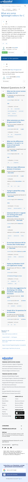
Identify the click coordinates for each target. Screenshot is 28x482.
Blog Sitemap (5, 413)
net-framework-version (12, 115)
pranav (16, 47)
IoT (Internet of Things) (12, 276)
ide (6, 43)
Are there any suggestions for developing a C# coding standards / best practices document (16, 290)
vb (11, 324)
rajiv (8, 103)
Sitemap (4, 411)
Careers (16, 398)
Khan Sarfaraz (18, 181)
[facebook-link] (2, 447)
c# (3, 43)
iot (8, 281)
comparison (16, 162)
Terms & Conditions (6, 444)
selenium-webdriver (18, 208)
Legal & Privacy (15, 444)
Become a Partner (19, 405)
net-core (14, 113)
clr (15, 186)
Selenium (20, 199)
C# (12, 47)
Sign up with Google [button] (11, 470)
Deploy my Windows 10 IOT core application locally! (15, 264)
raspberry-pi (13, 281)
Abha (8, 203)
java (18, 186)
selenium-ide (16, 235)
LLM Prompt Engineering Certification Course (11, 366)
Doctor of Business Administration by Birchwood (12, 380)
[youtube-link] (11, 447)
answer (5, 52)
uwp (15, 283)
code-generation (18, 134)
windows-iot (10, 283)
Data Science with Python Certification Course (12, 368)
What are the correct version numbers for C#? (16, 92)
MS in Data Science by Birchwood (9, 384)
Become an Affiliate (19, 403)
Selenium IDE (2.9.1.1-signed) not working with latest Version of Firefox (16, 214)
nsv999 (8, 227)
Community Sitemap (6, 416)
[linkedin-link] (8, 447)
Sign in (20, 478)
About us (4, 398)
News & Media (5, 401)
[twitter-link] (5, 447)
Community (4, 409)
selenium (9, 208)
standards (13, 306)
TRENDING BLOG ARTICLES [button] (9, 428)
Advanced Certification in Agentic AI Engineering (12, 364)
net (11, 108)
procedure (19, 306)
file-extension (10, 136)
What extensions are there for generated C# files (15, 121)
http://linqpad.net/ (16, 70)
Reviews (4, 403)
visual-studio (17, 108)
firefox (22, 235)
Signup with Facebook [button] (12, 474)
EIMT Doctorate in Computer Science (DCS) (11, 393)
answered (8, 76)
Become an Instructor (19, 401)
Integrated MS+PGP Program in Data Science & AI (12, 382)
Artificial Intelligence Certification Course (10, 370)
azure (9, 113)
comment (12, 52)
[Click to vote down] (3, 24)
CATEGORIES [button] (5, 425)
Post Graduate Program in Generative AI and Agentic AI (14, 378)
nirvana (20, 276)
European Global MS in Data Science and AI (11, 391)
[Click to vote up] (3, 21)
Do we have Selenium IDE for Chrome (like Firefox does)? (16, 243)
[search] (25, 6)
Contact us (4, 405)
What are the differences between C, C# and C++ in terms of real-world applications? (15, 144)
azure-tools (21, 111)
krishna (18, 76)
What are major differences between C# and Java (16, 168)
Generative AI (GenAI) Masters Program (10, 376)
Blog (3, 407)
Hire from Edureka (19, 407)
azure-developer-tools (12, 111)
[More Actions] (25, 52)
